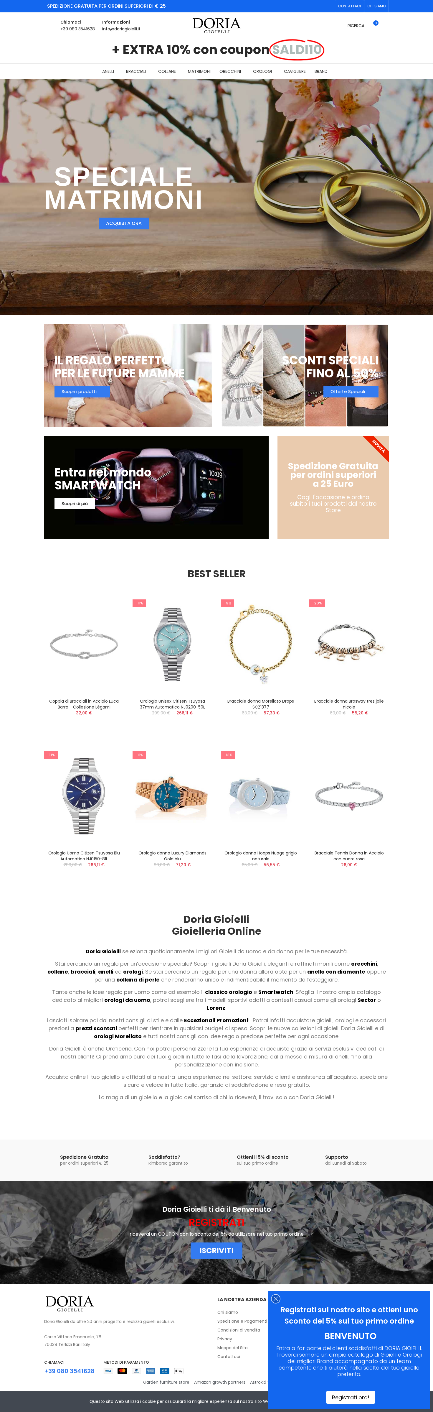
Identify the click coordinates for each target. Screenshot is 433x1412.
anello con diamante (336, 971)
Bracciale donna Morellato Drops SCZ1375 (349, 856)
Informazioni (116, 22)
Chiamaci (70, 22)
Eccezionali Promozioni (216, 1020)
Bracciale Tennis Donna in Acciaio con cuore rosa (260, 856)
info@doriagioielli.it (121, 29)
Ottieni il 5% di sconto (263, 1157)
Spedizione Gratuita (84, 1157)
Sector (367, 1000)
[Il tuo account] (386, 25)
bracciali (83, 971)
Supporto (336, 1157)
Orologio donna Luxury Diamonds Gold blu (84, 856)
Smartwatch (275, 992)
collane (57, 971)
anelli (105, 971)
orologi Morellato (118, 1036)
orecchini (364, 963)
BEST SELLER (217, 574)
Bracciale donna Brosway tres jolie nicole (260, 704)
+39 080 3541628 (77, 29)
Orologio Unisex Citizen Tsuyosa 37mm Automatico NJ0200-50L (84, 704)
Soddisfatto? (164, 1157)
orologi (133, 971)
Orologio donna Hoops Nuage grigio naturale (172, 856)
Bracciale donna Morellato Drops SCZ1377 (172, 704)
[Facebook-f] (319, 6)
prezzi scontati (96, 1028)
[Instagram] (328, 6)
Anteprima (109, 605)
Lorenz (216, 1008)
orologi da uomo (127, 1000)
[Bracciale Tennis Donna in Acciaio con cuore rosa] (260, 796)
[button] (349, 6)
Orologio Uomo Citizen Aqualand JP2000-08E (349, 704)
